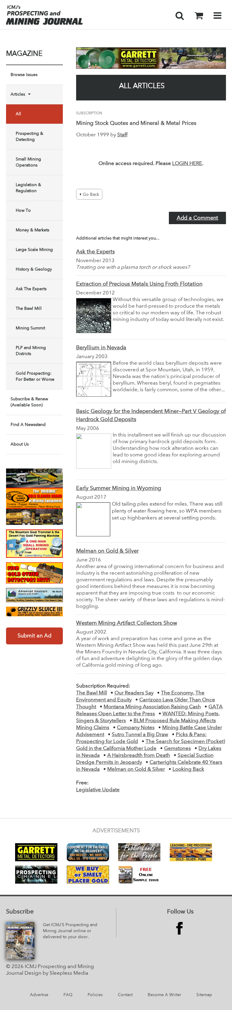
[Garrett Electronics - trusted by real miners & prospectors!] (151, 58)
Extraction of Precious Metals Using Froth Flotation (139, 284)
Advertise (39, 995)
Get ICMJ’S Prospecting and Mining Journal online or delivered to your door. (70, 931)
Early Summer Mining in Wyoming (118, 488)
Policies (95, 995)
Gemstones (177, 748)
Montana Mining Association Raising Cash (152, 707)
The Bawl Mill (29, 308)
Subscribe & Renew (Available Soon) (29, 402)
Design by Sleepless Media (56, 973)
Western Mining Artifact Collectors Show (126, 623)
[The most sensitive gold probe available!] (34, 572)
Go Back (91, 194)
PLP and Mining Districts (31, 351)
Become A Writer (164, 995)
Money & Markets (32, 230)
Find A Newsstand (28, 425)
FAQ (67, 995)
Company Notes (136, 727)
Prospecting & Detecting (29, 137)
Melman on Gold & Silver (107, 551)
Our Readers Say (133, 693)
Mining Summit (30, 328)
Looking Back (188, 769)
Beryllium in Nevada (101, 348)
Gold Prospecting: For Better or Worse (35, 376)
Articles (18, 94)
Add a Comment (197, 218)
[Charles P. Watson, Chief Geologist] (34, 595)
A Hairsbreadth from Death (138, 755)
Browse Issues (24, 75)
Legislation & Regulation (28, 188)
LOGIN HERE (187, 163)
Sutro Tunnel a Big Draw (140, 734)
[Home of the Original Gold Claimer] (34, 496)
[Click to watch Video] (34, 543)
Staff (122, 135)
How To (23, 210)
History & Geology (34, 269)
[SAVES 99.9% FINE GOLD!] (34, 611)
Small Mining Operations (28, 162)
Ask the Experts (95, 252)
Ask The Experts (31, 289)
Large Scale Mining (34, 250)
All (18, 114)
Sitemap (204, 995)
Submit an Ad (34, 636)
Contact (125, 995)
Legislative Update (98, 789)
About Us (20, 444)
